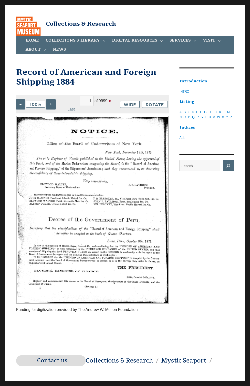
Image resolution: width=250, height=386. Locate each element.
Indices (187, 127)
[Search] (228, 165)
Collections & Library (73, 40)
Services (180, 40)
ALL (182, 138)
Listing (186, 101)
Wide (130, 104)
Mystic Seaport (183, 360)
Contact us (52, 360)
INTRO (184, 91)
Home (32, 40)
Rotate (155, 104)
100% (35, 104)
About (33, 49)
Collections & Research (81, 24)
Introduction (193, 81)
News (59, 49)
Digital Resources (134, 40)
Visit (209, 40)
